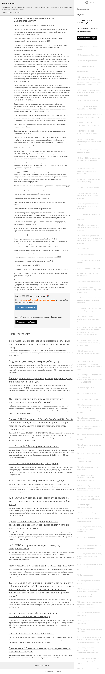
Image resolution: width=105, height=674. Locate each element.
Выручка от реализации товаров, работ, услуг (35, 361)
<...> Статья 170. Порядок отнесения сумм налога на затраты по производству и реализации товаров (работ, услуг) (40, 501)
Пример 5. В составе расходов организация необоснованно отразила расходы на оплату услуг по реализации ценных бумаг (39, 525)
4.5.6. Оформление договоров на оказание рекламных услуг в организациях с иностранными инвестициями (39, 342)
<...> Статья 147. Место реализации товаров (34, 446)
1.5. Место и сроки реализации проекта (31, 633)
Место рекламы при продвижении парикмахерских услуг (41, 565)
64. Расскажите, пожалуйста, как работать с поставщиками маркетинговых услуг (34, 614)
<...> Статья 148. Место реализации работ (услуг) (37, 480)
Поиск (89, 2)
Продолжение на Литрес (86, 37)
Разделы (45, 665)
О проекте (37, 665)
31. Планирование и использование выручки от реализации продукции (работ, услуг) (36, 400)
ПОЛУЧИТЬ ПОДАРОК (26, 307)
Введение (80, 14)
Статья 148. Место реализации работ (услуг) (34, 463)
